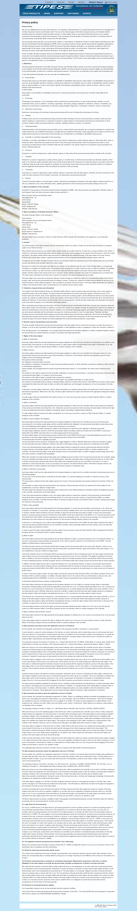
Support (59, 13)
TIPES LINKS (112, 2)
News (47, 13)
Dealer (60, 2)
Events (87, 13)
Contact (49, 2)
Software (73, 13)
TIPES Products (31, 13)
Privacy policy (96, 2)
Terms (71, 2)
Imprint (81, 2)
